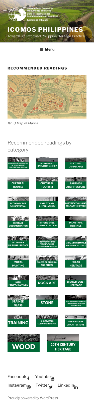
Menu (49, 49)
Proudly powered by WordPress (33, 398)
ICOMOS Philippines (45, 29)
